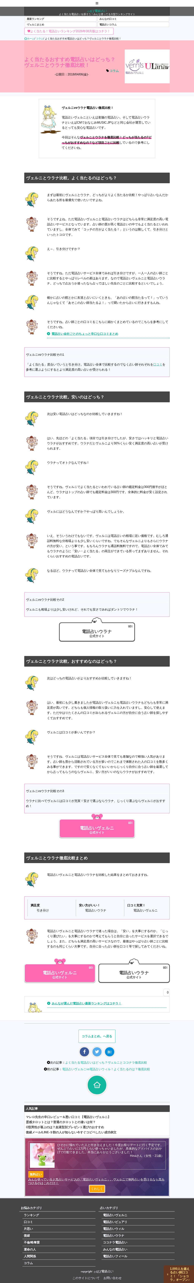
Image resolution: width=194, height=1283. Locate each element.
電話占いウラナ (113, 1235)
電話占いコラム (108, 24)
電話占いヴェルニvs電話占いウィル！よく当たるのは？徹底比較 (106, 1069)
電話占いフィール (115, 1256)
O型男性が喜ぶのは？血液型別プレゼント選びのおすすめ (65, 1127)
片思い (28, 1228)
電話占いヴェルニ (115, 1215)
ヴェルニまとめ (35, 24)
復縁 (27, 1235)
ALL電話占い (97, 10)
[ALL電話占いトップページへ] (97, 1085)
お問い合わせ (112, 1278)
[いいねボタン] (166, 993)
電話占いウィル (113, 1228)
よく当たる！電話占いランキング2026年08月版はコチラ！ (70, 31)
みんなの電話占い (115, 1249)
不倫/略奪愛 (32, 1242)
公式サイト (97, 633)
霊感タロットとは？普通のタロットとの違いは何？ (61, 1122)
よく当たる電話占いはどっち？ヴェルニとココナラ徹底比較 (106, 1062)
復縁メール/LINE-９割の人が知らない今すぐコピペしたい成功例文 (71, 1132)
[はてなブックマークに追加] (109, 1052)
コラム (114, 70)
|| (167, 1274)
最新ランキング (35, 18)
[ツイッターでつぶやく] (97, 1052)
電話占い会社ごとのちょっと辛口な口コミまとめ (85, 333)
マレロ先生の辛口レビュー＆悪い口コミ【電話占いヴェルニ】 (68, 1117)
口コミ (157, 364)
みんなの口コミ (108, 18)
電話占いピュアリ (115, 1222)
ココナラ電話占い (115, 1242)
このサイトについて (86, 1278)
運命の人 (30, 1249)
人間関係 (30, 1256)
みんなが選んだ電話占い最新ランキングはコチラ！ (86, 1003)
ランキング (31, 1215)
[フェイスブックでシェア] (84, 1052)
